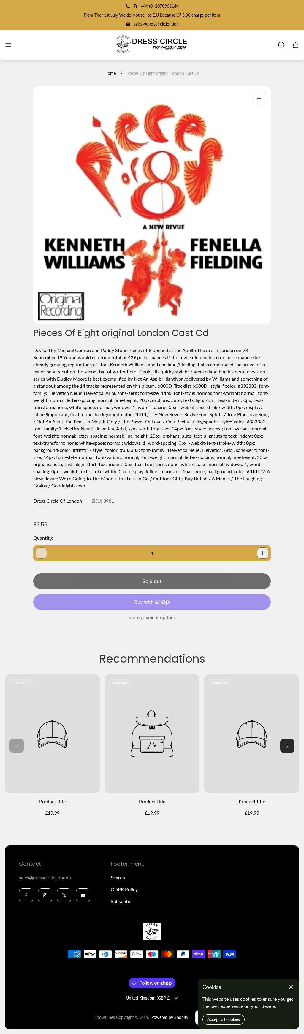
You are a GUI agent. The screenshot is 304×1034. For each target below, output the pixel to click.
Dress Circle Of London (57, 500)
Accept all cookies (223, 1019)
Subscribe (121, 901)
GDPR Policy (124, 889)
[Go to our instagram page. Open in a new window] (45, 895)
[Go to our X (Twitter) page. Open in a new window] (64, 895)
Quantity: (43, 538)
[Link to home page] (152, 931)
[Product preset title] (52, 733)
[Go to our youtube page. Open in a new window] (83, 895)
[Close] (290, 987)
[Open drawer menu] (8, 45)
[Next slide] (287, 746)
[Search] (281, 45)
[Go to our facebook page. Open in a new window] (26, 895)
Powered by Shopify (169, 1017)
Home (110, 73)
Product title (52, 801)
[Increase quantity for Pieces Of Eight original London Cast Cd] (262, 553)
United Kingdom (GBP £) (148, 997)
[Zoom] (259, 98)
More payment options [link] (152, 617)
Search (118, 877)
